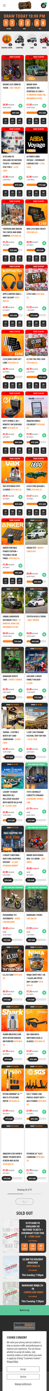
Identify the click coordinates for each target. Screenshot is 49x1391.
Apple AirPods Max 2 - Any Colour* (12, 297)
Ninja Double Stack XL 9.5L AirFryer (12, 1273)
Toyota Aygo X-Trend (36, 618)
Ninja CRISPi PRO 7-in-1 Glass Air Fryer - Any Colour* (36, 980)
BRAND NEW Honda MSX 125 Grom (36, 859)
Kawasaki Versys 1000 (12, 678)
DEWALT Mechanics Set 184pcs (36, 1217)
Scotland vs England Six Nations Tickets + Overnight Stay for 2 (12, 163)
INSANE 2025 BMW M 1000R (12, 86)
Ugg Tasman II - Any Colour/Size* (35, 1273)
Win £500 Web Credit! (12, 1215)
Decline (23, 1376)
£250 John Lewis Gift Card (12, 361)
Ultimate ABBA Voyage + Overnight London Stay (36, 162)
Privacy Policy (12, 1361)
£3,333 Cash (12, 976)
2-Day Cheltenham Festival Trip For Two (36, 736)
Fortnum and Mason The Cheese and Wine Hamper (12, 232)
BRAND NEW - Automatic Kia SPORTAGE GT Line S (36, 91)
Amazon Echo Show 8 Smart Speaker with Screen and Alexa (12, 1159)
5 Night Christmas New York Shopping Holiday (12, 860)
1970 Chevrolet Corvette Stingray (36, 797)
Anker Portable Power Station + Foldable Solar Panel (11, 553)
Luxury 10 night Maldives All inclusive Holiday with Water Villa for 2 (12, 798)
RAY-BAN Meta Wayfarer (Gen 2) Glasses (36, 1038)
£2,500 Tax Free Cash (36, 361)
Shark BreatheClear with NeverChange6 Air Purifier (12, 1039)
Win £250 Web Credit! (36, 230)
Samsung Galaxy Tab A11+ (12, 1327)
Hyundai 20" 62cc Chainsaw (35, 1157)
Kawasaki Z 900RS (35, 916)
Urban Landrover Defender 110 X (12, 621)
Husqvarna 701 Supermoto (11, 918)
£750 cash (35, 295)
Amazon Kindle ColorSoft (36, 424)
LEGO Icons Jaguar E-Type (36, 488)
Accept (23, 1369)
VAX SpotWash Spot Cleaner (12, 488)
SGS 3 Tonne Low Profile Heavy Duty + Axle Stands (36, 1099)
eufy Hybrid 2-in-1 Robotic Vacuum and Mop (12, 424)
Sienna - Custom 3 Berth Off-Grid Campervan (12, 737)
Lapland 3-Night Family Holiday (34, 680)
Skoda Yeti (35, 549)
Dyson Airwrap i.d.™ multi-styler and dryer (12, 1098)
